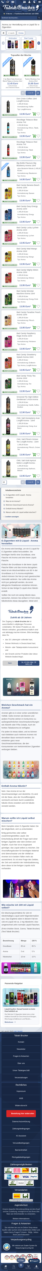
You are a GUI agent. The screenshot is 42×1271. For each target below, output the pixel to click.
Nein (10, 663)
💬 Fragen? (34, 1261)
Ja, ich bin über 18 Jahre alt (28, 663)
